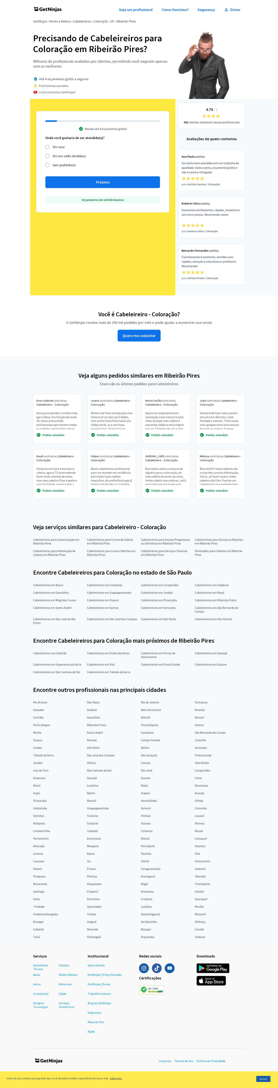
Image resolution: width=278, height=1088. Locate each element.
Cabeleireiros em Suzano (211, 664)
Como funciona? (175, 9)
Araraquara (148, 876)
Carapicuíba (202, 770)
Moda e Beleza (60, 21)
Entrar (235, 9)
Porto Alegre (41, 725)
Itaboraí (200, 869)
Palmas (199, 823)
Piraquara (39, 876)
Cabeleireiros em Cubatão (50, 653)
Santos (199, 725)
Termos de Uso (183, 1061)
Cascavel (38, 861)
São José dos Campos (101, 755)
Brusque (38, 922)
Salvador (38, 710)
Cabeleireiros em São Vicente (213, 619)
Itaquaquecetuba (98, 808)
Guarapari (201, 899)
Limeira (38, 853)
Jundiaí (37, 763)
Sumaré (146, 808)
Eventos (64, 965)
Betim (91, 793)
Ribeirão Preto (96, 725)
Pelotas (92, 876)
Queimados (94, 906)
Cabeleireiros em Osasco (103, 600)
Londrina (93, 785)
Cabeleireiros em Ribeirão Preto (215, 600)
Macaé (199, 831)
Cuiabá (37, 748)
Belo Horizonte (151, 710)
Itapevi (145, 793)
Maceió (91, 801)
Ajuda (91, 1031)
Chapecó (92, 891)
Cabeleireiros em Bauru (48, 585)
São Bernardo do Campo (210, 732)
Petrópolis (148, 846)
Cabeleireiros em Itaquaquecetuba (109, 592)
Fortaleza (201, 702)
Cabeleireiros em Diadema (212, 585)
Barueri (199, 717)
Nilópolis (39, 823)
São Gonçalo (149, 755)
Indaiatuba (40, 808)
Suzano (145, 778)
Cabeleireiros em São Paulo (158, 619)
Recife (37, 732)
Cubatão (38, 929)
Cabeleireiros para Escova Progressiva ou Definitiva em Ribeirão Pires (165, 541)
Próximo (103, 182)
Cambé (199, 929)
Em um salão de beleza (69, 156)
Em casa (58, 147)
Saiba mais (116, 1078)
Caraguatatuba (150, 869)
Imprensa (165, 1061)
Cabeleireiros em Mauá (209, 592)
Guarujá (92, 778)
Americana (94, 838)
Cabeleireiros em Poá (101, 664)
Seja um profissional (136, 9)
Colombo (201, 808)
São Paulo (93, 702)
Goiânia (92, 710)
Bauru (91, 853)
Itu (89, 861)
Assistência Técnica (40, 967)
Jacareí (199, 816)
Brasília (200, 710)
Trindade (38, 906)
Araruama (147, 891)
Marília (199, 906)
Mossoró (200, 914)
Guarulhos (93, 717)
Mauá (144, 785)
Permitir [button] (263, 1079)
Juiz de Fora (40, 770)
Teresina (92, 816)
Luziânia (146, 906)
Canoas (145, 763)
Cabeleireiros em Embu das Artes (108, 653)
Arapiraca (39, 778)
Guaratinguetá (150, 914)
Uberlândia (202, 763)
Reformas (65, 984)
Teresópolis (202, 884)
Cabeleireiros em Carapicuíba (160, 585)
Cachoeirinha (41, 831)
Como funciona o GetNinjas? (57, 92)
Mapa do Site (96, 1022)
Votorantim (202, 861)
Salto (36, 899)
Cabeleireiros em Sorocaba (158, 608)
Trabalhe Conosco (99, 993)
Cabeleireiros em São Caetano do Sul (56, 672)
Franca (91, 869)
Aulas (36, 975)
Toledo (91, 914)
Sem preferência (64, 165)
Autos (37, 984)
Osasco (37, 740)
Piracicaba (40, 801)
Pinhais (146, 816)
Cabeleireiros (82, 21)
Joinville (200, 740)
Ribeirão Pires (126, 21)
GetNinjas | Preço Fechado (105, 975)
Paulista (200, 846)
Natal (36, 785)
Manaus (92, 740)
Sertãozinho (149, 922)
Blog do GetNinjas (99, 1003)
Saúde (62, 993)
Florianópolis (149, 725)
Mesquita (93, 846)
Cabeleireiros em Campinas (104, 585)
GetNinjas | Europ (99, 984)
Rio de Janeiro (150, 702)
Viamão (146, 823)
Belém (145, 748)
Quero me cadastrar (139, 335)
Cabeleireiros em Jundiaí (157, 592)
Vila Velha (93, 748)
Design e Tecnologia (40, 1005)
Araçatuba (147, 937)
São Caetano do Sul (99, 770)
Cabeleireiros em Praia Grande (160, 664)
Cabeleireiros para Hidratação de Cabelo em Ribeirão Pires (54, 553)
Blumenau (201, 785)
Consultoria (40, 993)
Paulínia (146, 853)
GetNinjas (40, 21)
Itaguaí (91, 922)
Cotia (198, 778)
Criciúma (146, 899)
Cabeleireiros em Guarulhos (51, 592)
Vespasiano (94, 884)
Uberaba (200, 876)
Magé (144, 884)
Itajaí (36, 793)
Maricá (145, 838)
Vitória (91, 763)
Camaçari (201, 838)
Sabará (37, 869)
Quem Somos (96, 965)
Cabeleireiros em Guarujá (211, 653)
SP (112, 21)
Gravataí (92, 823)
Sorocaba (201, 748)
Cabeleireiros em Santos (103, 608)
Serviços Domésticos (66, 1005)
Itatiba (199, 891)
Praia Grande (203, 755)
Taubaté (92, 831)
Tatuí (36, 937)
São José (146, 770)
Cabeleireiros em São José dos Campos (112, 619)
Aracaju (199, 793)
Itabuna (200, 937)
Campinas (147, 732)
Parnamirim (41, 838)
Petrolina (93, 899)
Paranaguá (94, 937)
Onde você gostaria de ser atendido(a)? (75, 138)
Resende (92, 929)
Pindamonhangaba (45, 914)
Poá (197, 853)
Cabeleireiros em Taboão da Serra (108, 672)
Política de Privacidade (210, 1061)
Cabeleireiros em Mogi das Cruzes (54, 600)
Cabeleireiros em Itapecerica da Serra (57, 664)
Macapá (146, 929)
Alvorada (38, 846)
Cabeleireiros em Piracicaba (159, 600)
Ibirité (145, 861)
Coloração (100, 21)
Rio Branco (40, 702)
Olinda (199, 801)
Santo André (95, 732)
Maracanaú (40, 884)
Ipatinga (38, 891)
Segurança (206, 9)
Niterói (145, 717)
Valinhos (38, 816)
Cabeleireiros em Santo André (52, 608)
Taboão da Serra (43, 755)
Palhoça (200, 922)
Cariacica (146, 831)
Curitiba (38, 717)
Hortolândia (149, 801)
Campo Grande (150, 740)
